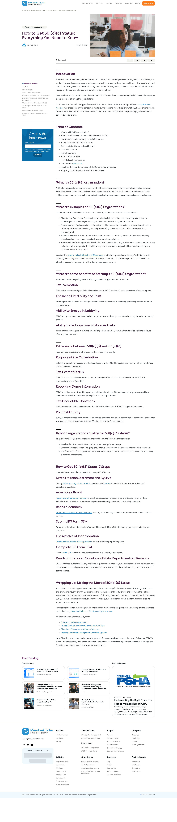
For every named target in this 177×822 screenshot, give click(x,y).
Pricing (58, 741)
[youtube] (31, 744)
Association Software (88, 707)
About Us (135, 735)
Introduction (26, 87)
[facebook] (23, 744)
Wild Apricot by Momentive (100, 611)
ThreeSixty (136, 768)
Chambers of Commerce (90, 768)
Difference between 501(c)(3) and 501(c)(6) (34, 103)
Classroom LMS (61, 771)
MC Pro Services (112, 745)
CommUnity (60, 765)
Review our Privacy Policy (40, 151)
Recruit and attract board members (71, 498)
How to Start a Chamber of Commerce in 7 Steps (82, 625)
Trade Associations (88, 765)
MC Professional (61, 735)
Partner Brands (139, 757)
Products (60, 730)
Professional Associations (90, 762)
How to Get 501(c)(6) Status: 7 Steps (33, 110)
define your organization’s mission (77, 483)
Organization (87, 757)
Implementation (112, 738)
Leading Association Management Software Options (84, 632)
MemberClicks (77, 611)
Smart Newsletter (62, 784)
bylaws (108, 483)
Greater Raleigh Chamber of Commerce (85, 255)
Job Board (59, 768)
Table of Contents (27, 89)
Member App (61, 775)
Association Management (33, 10)
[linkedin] (27, 744)
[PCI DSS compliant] (147, 795)
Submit (38, 155)
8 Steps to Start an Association (74, 622)
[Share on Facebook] (130, 60)
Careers (135, 741)
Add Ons (60, 757)
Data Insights (60, 778)
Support (110, 730)
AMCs (83, 692)
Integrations (86, 743)
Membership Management (44, 692)
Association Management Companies (90, 772)
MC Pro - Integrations (89, 751)
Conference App (62, 781)
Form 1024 (77, 163)
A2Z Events (136, 771)
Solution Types (88, 730)
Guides (109, 765)
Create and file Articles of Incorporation (73, 541)
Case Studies (111, 768)
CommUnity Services (114, 748)
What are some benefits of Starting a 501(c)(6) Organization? (35, 99)
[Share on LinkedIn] (144, 60)
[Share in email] (151, 60)
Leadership (136, 738)
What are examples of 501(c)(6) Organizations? (36, 95)
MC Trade (59, 738)
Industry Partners (138, 745)
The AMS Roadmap (114, 775)
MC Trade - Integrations (90, 748)
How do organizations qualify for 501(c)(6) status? (34, 107)
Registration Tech (62, 762)
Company (136, 730)
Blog (23, 10)
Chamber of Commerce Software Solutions (80, 629)
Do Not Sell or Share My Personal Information (69, 795)
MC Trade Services (113, 741)
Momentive (136, 762)
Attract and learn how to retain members (74, 512)
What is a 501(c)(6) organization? (32, 92)
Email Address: (29, 143)
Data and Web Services (115, 751)
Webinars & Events (113, 771)
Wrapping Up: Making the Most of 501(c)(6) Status (34, 114)
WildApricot (136, 765)
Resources (111, 757)
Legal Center (91, 795)
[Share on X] (137, 60)
